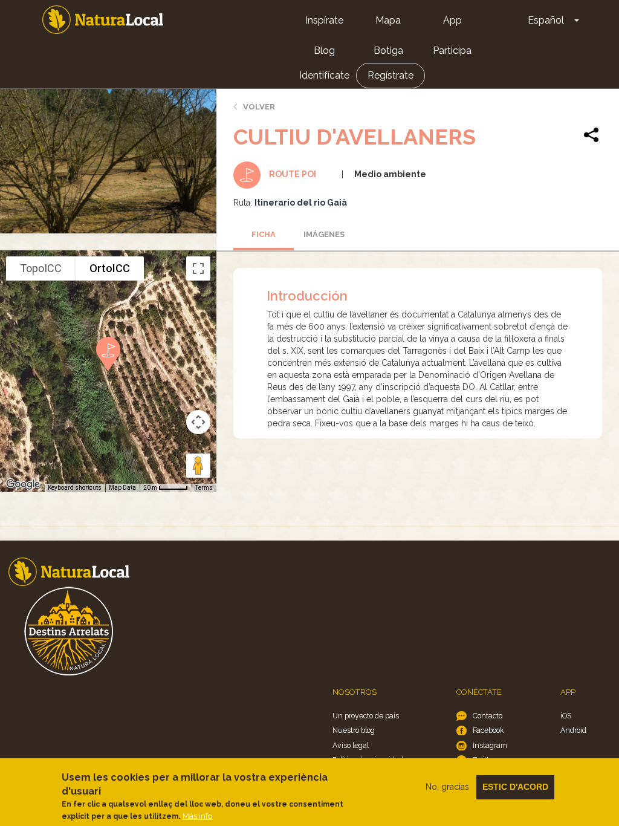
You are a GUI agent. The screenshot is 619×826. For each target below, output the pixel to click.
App (452, 20)
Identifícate (324, 75)
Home (102, 19)
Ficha (263, 234)
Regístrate (390, 75)
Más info (197, 816)
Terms (204, 487)
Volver (259, 106)
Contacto (487, 715)
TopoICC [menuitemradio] (41, 268)
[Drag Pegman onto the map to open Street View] (198, 466)
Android (573, 730)
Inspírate (324, 20)
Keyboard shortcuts (75, 487)
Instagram (490, 745)
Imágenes (324, 234)
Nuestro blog (353, 730)
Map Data (122, 487)
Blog (324, 50)
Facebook (488, 730)
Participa (452, 50)
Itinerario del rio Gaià (300, 202)
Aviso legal (350, 745)
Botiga (388, 50)
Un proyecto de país (365, 715)
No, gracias (447, 787)
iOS (565, 715)
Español (546, 20)
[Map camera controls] (198, 422)
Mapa (388, 20)
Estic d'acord (515, 787)
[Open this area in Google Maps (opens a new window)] (23, 484)
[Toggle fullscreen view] (198, 268)
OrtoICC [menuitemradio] (109, 268)
